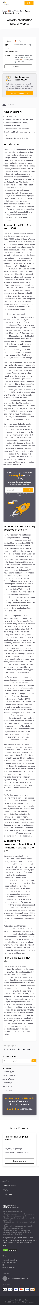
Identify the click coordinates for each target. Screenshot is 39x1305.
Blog (3, 1265)
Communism (7, 1086)
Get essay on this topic (19, 93)
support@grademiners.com (18, 1278)
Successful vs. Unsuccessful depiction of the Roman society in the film (19, 132)
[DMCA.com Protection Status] (10, 1251)
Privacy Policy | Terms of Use (19, 1300)
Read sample (19, 1161)
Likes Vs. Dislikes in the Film (17, 138)
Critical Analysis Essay (22, 45)
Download (19, 66)
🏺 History (18, 41)
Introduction (11, 116)
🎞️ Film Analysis (26, 60)
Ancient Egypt (8, 1072)
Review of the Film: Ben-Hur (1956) (20, 119)
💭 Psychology (16, 1149)
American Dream (9, 1185)
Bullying (5, 1190)
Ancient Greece (8, 1075)
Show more (7, 1194)
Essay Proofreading (8, 1267)
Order (29, 3)
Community (29, 55)
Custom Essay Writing (9, 1260)
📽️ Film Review (20, 62)
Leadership (18, 57)
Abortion (5, 1181)
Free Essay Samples (9, 1262)
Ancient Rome (19, 55)
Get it (28, 490)
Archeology (7, 1082)
